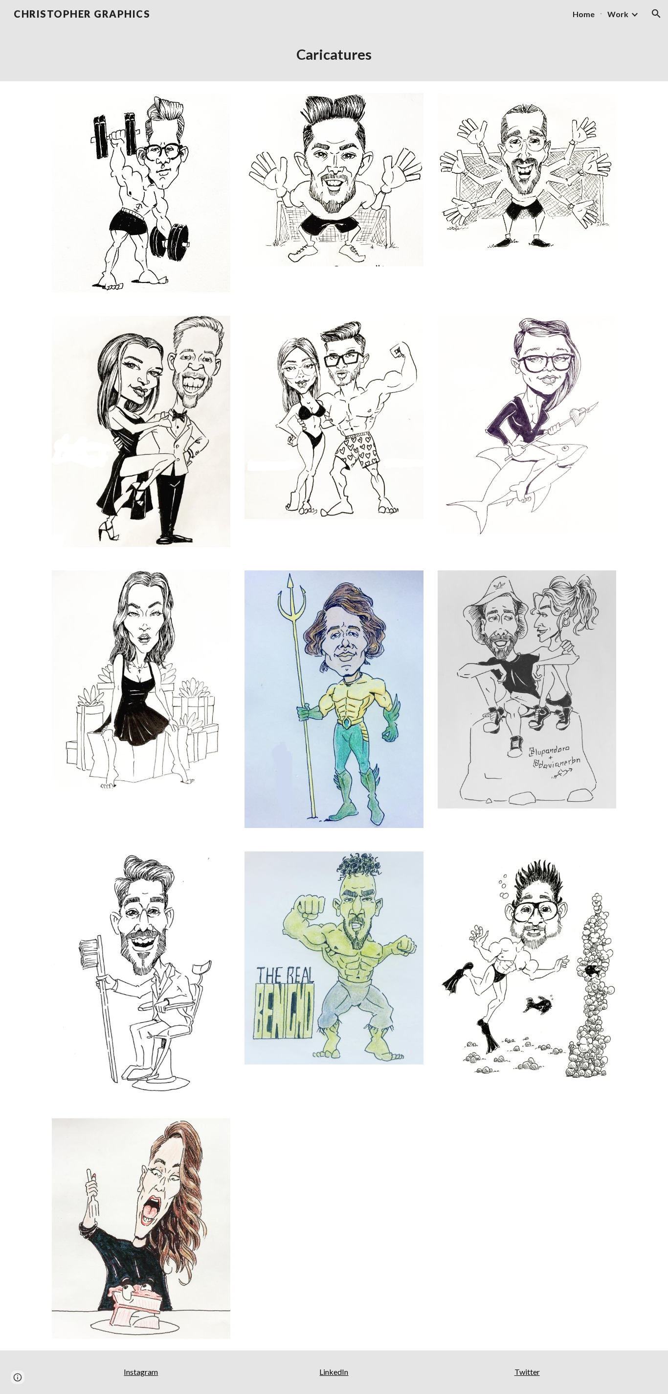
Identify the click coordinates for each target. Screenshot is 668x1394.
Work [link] (617, 14)
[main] (334, 54)
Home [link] (584, 14)
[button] (656, 13)
